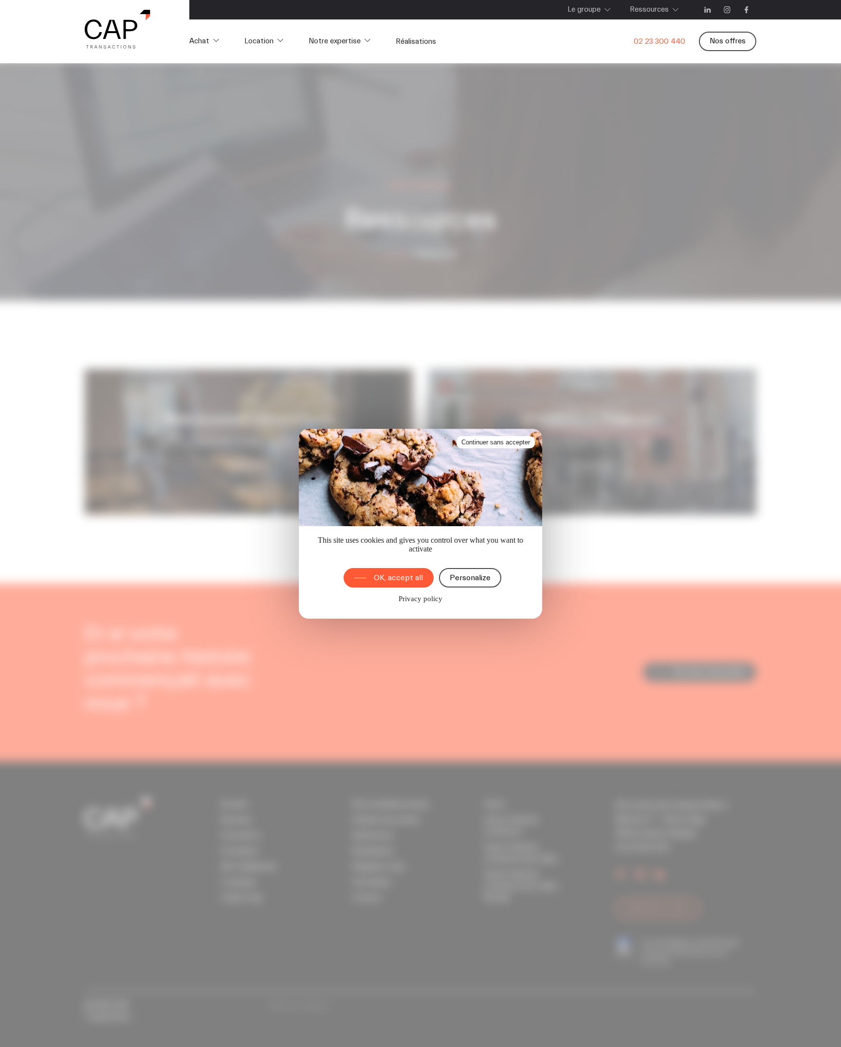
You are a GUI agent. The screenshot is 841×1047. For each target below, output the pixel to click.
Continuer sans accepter (495, 442)
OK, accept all (398, 577)
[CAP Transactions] (117, 32)
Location (259, 41)
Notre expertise (335, 41)
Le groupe (584, 9)
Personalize (470, 577)
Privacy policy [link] (420, 599)
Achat (199, 41)
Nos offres (728, 41)
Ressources (649, 9)
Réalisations (416, 41)
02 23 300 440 (659, 41)
